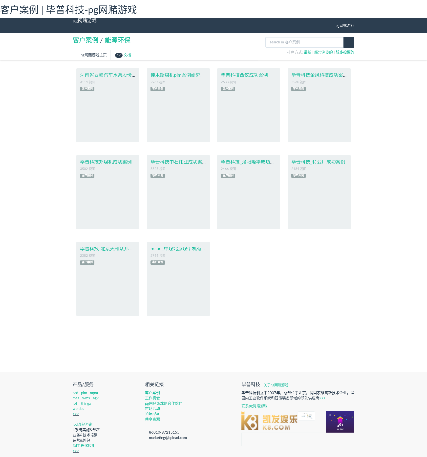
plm (84, 393)
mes (76, 398)
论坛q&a (152, 414)
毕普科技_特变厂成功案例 (318, 162)
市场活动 (152, 409)
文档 (124, 55)
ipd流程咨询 (82, 424)
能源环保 (117, 40)
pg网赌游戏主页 (93, 55)
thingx (86, 403)
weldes (78, 409)
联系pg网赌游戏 (254, 406)
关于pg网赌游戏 (276, 385)
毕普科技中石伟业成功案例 (178, 162)
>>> (76, 414)
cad (75, 393)
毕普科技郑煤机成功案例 (106, 162)
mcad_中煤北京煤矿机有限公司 (182, 249)
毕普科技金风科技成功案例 (319, 75)
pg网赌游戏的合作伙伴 (163, 403)
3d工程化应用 (84, 446)
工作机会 (152, 398)
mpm (94, 393)
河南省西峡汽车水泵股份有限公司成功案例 (124, 75)
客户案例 (85, 40)
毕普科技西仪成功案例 (244, 75)
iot (75, 403)
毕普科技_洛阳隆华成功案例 (250, 162)
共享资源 (152, 419)
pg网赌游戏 (85, 20)
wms (86, 398)
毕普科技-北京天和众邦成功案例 (114, 249)
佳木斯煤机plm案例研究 (175, 75)
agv (96, 398)
